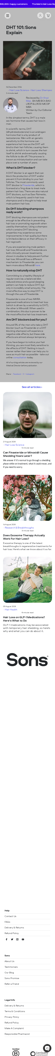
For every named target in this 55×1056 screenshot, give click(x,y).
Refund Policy (12, 933)
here (37, 265)
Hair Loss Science (19, 90)
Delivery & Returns (14, 927)
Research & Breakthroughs (19, 527)
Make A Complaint (14, 1028)
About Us (9, 961)
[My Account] (40, 15)
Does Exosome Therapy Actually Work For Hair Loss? (24, 537)
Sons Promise (12, 978)
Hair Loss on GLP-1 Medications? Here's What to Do (24, 619)
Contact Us (10, 916)
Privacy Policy (12, 1016)
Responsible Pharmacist (17, 1033)
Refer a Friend (12, 983)
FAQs (7, 921)
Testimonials (11, 966)
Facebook (17, 374)
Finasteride (28, 185)
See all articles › (32, 387)
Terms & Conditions (15, 1011)
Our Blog (9, 972)
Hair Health (11, 609)
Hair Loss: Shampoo (41, 90)
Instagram (30, 374)
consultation (20, 357)
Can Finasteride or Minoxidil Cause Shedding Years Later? (25, 454)
